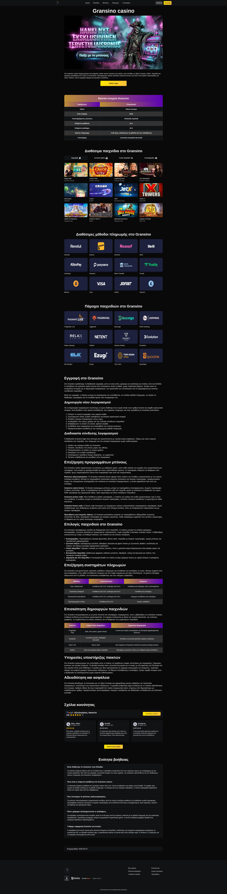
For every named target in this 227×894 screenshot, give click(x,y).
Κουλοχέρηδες (149, 158)
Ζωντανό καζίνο (99, 158)
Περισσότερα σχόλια (113, 746)
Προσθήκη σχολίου (152, 713)
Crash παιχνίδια (124, 158)
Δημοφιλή (74, 158)
